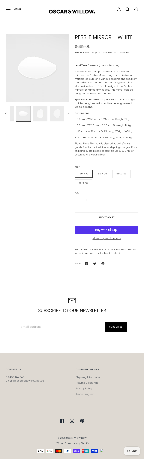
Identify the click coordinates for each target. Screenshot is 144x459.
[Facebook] (62, 421)
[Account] (119, 9)
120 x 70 (84, 173)
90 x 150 (121, 173)
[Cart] (136, 9)
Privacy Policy (84, 388)
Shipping (97, 52)
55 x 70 (102, 173)
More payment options (107, 238)
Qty (77, 193)
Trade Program (85, 394)
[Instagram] (72, 421)
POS (57, 443)
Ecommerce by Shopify (77, 443)
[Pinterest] (82, 421)
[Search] (127, 9)
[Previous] (6, 113)
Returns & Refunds (87, 383)
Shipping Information (88, 377)
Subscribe (115, 326)
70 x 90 (83, 183)
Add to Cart (107, 217)
